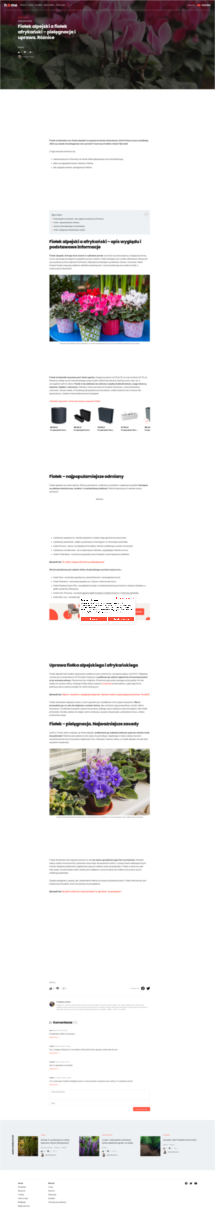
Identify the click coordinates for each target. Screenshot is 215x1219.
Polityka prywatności (125, 598)
